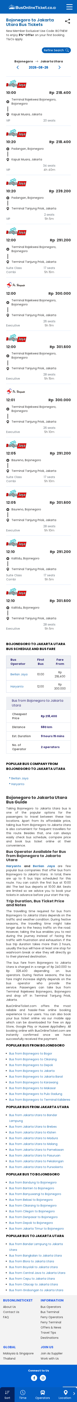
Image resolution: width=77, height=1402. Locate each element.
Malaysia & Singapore (18, 1353)
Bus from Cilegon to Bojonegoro (32, 1211)
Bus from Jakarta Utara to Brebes (33, 1127)
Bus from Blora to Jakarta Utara (31, 1261)
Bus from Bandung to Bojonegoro (33, 1182)
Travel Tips (48, 1333)
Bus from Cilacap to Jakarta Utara (33, 1284)
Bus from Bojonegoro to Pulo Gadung (35, 1094)
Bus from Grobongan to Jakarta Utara (36, 1290)
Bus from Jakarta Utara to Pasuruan (34, 1155)
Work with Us (50, 1358)
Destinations (50, 1338)
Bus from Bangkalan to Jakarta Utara (35, 1255)
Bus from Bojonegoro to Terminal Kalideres (39, 1100)
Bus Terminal (50, 1312)
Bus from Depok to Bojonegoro (31, 1223)
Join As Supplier (52, 1353)
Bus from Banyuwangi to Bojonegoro (35, 1194)
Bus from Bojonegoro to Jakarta (32, 1071)
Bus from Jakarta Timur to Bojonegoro (36, 1229)
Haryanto (17, 686)
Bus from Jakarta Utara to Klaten (32, 1132)
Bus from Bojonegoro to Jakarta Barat (36, 1077)
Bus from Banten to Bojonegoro (31, 1188)
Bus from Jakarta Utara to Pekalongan (36, 1161)
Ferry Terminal (51, 1322)
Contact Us (11, 1312)
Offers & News (51, 1327)
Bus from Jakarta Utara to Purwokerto (36, 1167)
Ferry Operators (52, 1317)
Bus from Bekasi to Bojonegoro (31, 1200)
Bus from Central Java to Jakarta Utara (37, 1273)
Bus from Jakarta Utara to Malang (33, 1144)
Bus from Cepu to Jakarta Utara (32, 1279)
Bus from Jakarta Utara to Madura (33, 1138)
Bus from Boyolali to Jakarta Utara (33, 1267)
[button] (7, 1394)
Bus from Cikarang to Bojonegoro (33, 1205)
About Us (9, 1307)
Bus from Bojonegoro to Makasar (32, 1088)
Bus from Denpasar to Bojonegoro (33, 1217)
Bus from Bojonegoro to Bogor (30, 1053)
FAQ (6, 1317)
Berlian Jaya (19, 674)
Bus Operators (51, 1307)
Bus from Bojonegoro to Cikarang (33, 1059)
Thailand (9, 1358)
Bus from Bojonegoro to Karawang (33, 1082)
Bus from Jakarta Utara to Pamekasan (36, 1150)
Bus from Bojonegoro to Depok (31, 1065)
